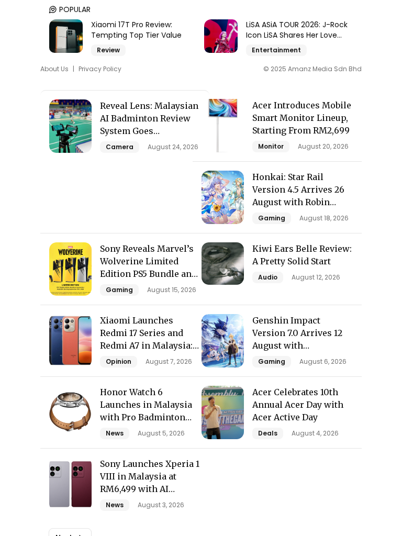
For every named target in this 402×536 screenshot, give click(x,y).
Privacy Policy (100, 69)
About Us (54, 69)
